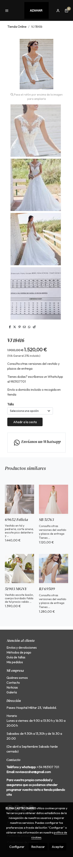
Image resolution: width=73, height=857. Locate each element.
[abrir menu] (7, 10)
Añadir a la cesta (25, 422)
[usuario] (58, 10)
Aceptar (58, 847)
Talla (10, 404)
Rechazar (38, 847)
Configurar (16, 847)
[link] (36, 10)
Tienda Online (17, 26)
